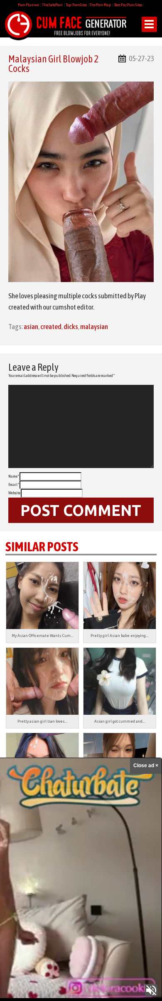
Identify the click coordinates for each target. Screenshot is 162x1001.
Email (13, 484)
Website (14, 493)
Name (13, 476)
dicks (71, 326)
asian (31, 326)
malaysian (94, 326)
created (50, 326)
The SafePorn (52, 4)
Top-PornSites (76, 4)
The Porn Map (100, 4)
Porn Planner (28, 4)
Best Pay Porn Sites (128, 4)
